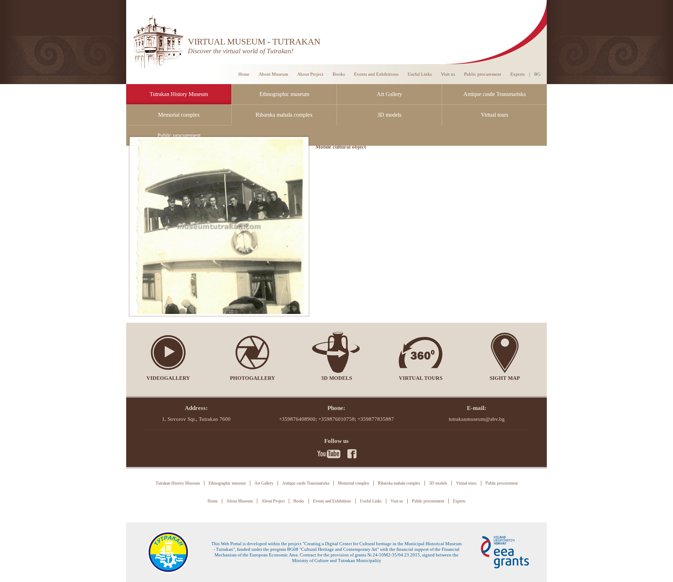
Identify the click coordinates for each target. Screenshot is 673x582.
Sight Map (505, 378)
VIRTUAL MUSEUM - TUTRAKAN (254, 41)
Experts (517, 74)
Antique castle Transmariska (494, 94)
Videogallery (168, 378)
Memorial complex (179, 115)
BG (537, 74)
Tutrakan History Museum (179, 94)
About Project (310, 74)
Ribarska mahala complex (284, 115)
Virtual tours (494, 115)
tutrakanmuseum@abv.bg (477, 419)
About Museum (273, 74)
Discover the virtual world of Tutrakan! (240, 51)
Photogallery (252, 378)
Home (244, 74)
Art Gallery (389, 94)
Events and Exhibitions (376, 74)
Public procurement (178, 135)
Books (339, 74)
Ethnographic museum (284, 94)
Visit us (448, 74)
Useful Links (420, 74)
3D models (389, 115)
